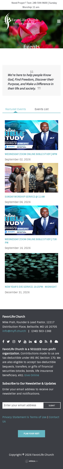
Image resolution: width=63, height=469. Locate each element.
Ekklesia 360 (31, 461)
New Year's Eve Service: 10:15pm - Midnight (31, 286)
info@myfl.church (14, 331)
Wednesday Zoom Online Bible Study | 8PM (31, 154)
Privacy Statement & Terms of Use (24, 417)
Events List (42, 109)
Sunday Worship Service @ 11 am (25, 196)
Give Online (31, 375)
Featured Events (15, 109)
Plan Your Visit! (31, 433)
